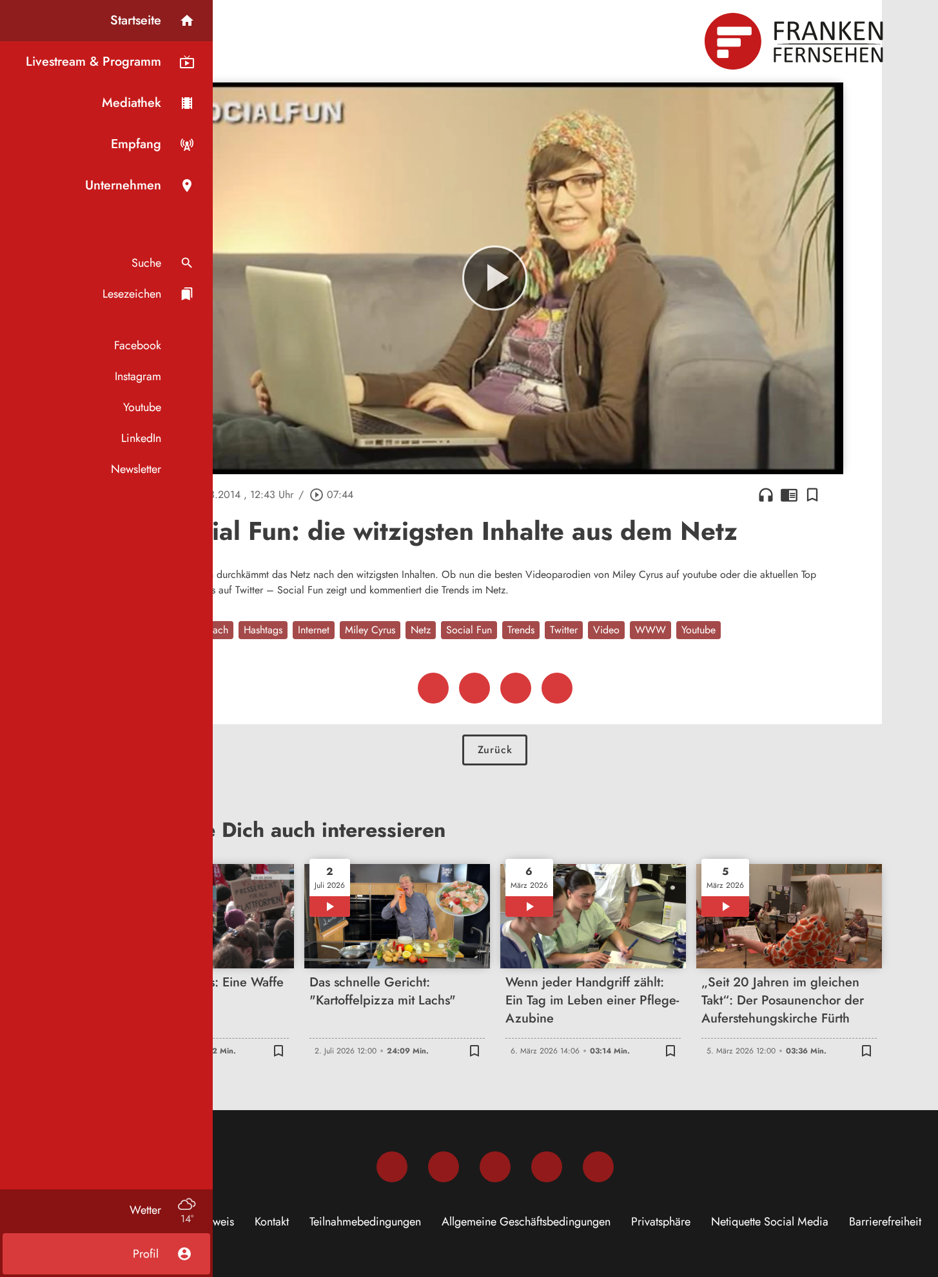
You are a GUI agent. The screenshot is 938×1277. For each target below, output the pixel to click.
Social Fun (469, 629)
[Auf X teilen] (474, 688)
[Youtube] (495, 1166)
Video (606, 629)
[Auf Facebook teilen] (433, 688)
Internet (313, 629)
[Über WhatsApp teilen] (515, 688)
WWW (650, 629)
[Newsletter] (598, 1166)
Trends (520, 629)
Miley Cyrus (370, 629)
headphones (766, 495)
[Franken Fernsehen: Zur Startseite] (795, 41)
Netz (421, 629)
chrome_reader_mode (789, 495)
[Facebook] (391, 1166)
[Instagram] (443, 1166)
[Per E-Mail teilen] (557, 688)
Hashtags (263, 629)
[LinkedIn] (546, 1166)
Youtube (698, 629)
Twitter (564, 629)
